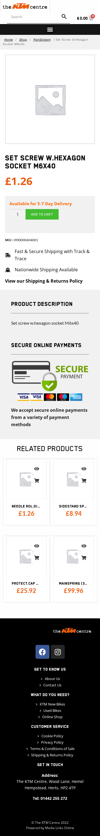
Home (8, 39)
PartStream (42, 39)
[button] (50, 29)
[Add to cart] (36, 480)
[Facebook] (42, 652)
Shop (23, 39)
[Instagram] (58, 652)
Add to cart (42, 214)
